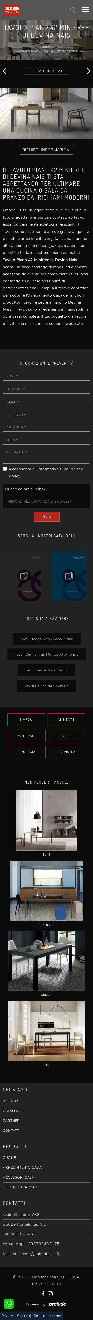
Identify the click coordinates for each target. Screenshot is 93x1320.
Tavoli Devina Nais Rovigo (46, 670)
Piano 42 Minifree (70, 51)
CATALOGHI (13, 1111)
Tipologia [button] (27, 752)
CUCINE (9, 1157)
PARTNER (11, 1120)
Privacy (7, 1316)
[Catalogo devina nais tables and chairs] (24, 576)
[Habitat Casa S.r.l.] (31, 10)
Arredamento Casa (24, 51)
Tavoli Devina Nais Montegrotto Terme (46, 654)
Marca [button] (26, 720)
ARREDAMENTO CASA (22, 1167)
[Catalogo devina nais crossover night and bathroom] (69, 576)
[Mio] (46, 1031)
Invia (46, 517)
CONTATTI (11, 1130)
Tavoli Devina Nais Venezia (46, 685)
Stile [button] (66, 736)
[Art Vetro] (8, 71)
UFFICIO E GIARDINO (21, 1187)
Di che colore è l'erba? (25, 489)
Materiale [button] (27, 736)
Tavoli (48, 51)
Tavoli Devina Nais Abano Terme (46, 638)
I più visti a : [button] (66, 752)
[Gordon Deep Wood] (85, 71)
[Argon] (46, 961)
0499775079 (24, 1234)
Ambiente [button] (66, 720)
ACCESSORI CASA (18, 1177)
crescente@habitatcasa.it (36, 1254)
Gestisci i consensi (48, 1316)
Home (46, 47)
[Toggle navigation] (85, 9)
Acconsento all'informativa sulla (46, 472)
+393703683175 (43, 1244)
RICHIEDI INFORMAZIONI (46, 150)
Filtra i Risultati (46, 71)
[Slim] (46, 820)
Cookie (22, 1316)
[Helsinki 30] (46, 891)
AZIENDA (11, 1101)
